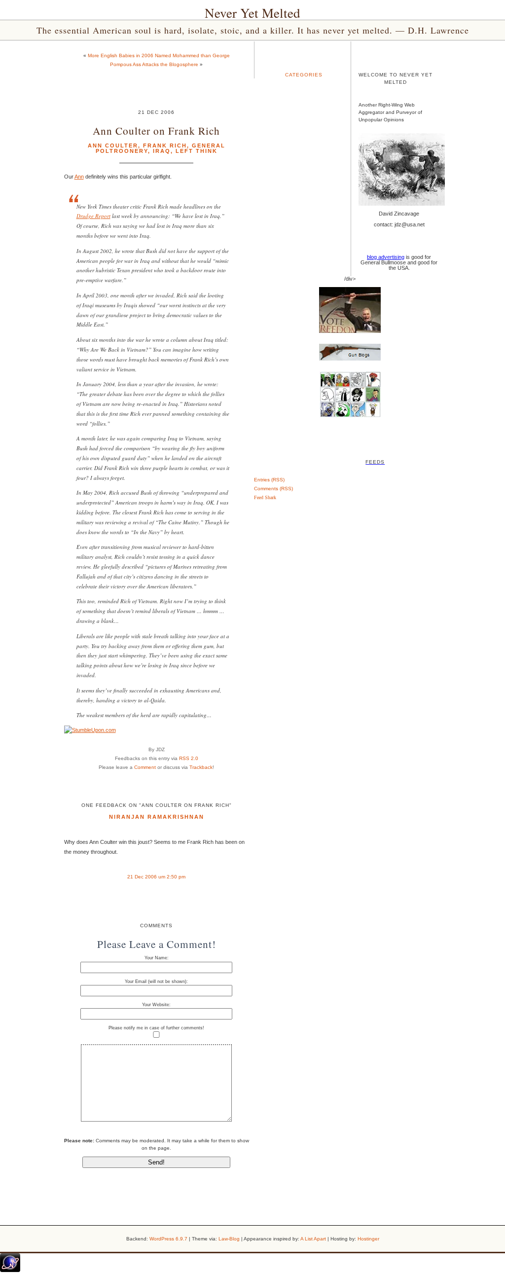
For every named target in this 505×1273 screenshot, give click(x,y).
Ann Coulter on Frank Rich (156, 130)
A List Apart (313, 1238)
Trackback (201, 767)
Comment (145, 767)
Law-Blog (229, 1238)
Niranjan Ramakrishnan (156, 817)
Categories (304, 74)
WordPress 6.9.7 (168, 1238)
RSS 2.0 (188, 758)
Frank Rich (165, 145)
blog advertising (385, 257)
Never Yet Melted (252, 13)
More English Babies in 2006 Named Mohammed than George (159, 55)
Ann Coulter (113, 145)
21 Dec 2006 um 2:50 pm (156, 876)
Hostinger (368, 1238)
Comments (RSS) (273, 488)
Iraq (162, 151)
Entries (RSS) (269, 479)
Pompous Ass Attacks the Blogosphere (154, 64)
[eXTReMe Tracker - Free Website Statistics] (10, 1270)
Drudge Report (93, 215)
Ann (79, 177)
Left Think (196, 151)
